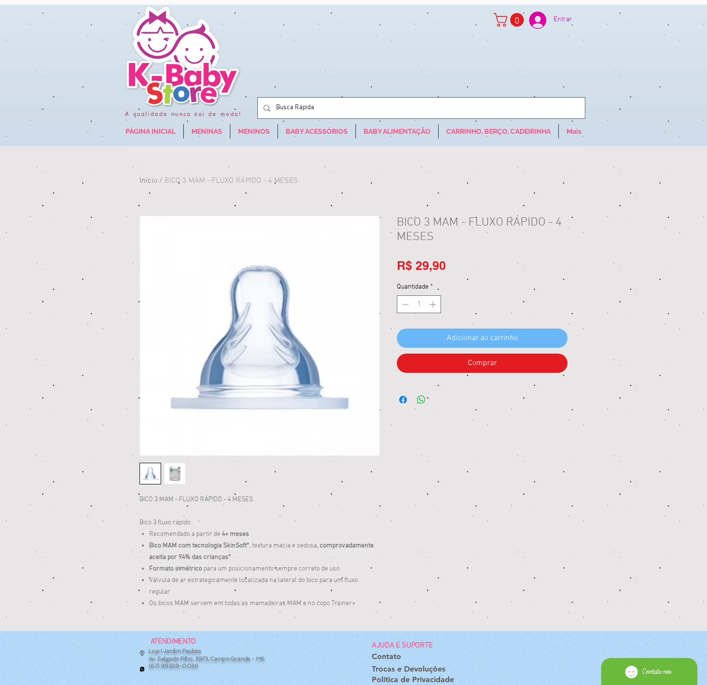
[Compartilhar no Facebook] (403, 400)
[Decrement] (404, 304)
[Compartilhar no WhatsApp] (421, 400)
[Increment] (434, 304)
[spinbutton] (419, 304)
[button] (510, 20)
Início (148, 181)
